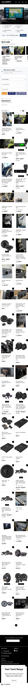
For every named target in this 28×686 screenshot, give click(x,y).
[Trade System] (21, 503)
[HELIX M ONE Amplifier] (7, 452)
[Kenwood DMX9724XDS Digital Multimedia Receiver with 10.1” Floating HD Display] (7, 532)
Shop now (23, 35)
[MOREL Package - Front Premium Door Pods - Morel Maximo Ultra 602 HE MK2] (21, 402)
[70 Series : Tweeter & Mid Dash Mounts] (7, 299)
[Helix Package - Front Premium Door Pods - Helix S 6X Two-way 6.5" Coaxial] (7, 326)
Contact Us (3, 660)
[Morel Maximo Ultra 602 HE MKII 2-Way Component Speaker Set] (21, 352)
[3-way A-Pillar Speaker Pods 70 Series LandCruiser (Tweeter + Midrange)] (21, 251)
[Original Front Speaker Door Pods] (7, 202)
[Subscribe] (21, 641)
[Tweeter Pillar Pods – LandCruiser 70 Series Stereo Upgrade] (7, 124)
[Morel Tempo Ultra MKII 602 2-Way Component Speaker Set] (21, 584)
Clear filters (12, 92)
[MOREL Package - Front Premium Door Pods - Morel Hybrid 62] (21, 478)
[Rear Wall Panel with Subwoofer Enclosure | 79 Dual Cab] (21, 531)
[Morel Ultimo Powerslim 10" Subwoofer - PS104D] (7, 583)
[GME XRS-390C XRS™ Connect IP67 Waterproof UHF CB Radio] (21, 176)
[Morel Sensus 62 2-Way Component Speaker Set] (21, 609)
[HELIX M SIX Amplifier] (21, 427)
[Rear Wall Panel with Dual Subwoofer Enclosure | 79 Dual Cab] (21, 301)
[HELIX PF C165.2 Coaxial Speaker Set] (7, 250)
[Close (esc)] (26, 665)
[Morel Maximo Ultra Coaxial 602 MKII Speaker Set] (7, 351)
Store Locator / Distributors (7, 661)
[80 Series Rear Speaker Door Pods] (7, 377)
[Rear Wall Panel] (21, 275)
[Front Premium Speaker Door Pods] (21, 124)
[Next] (16, 625)
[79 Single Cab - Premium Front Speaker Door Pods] (21, 326)
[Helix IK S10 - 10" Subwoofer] (7, 476)
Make (3, 77)
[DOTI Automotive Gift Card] (21, 202)
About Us (3, 658)
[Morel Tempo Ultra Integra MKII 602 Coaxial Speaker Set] (7, 609)
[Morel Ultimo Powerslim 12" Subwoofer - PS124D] (21, 558)
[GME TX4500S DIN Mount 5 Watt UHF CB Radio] (21, 150)
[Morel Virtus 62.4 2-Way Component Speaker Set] (7, 558)
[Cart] (22, 2)
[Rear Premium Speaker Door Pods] (7, 148)
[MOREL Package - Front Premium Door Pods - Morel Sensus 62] (7, 402)
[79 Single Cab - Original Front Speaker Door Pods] (7, 226)
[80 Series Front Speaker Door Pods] (21, 377)
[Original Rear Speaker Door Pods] (21, 225)
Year (3, 87)
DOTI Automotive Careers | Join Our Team (10, 663)
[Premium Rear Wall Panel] (7, 276)
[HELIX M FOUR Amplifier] (21, 452)
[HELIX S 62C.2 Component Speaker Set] (7, 428)
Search (4, 92)
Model (3, 82)
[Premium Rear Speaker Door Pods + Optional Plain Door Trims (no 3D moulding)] (7, 176)
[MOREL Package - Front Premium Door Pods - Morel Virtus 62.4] (7, 505)
